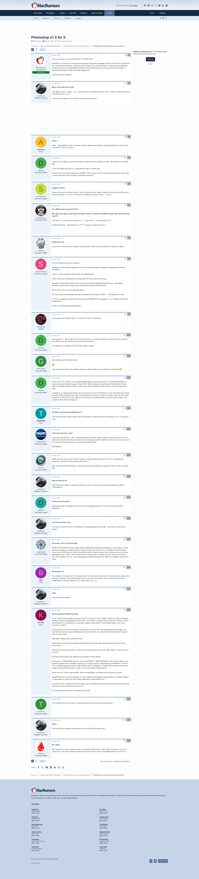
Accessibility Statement (50, 859)
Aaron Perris (103, 846)
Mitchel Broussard (37, 824)
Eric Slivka (103, 809)
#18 (128, 518)
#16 (128, 476)
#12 (128, 378)
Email (33, 813)
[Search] (163, 18)
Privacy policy (36, 859)
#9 (129, 314)
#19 (128, 539)
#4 (129, 158)
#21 (128, 589)
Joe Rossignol (104, 817)
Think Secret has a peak (61, 59)
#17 (128, 497)
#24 (128, 720)
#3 (129, 137)
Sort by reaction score (64, 41)
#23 (128, 699)
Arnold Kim (35, 809)
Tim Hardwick (104, 824)
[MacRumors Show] (145, 5)
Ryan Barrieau (104, 839)
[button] (49, 13)
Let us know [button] (133, 5)
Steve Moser (35, 846)
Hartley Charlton (36, 832)
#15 (128, 455)
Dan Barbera (35, 839)
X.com (37, 813)
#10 (128, 335)
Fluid (32, 863)
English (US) (163, 861)
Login (151, 64)
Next (42, 50)
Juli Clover (35, 817)
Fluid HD (37, 863)
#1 (129, 55)
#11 (128, 356)
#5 (129, 184)
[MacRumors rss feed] (163, 5)
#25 (128, 741)
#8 (129, 259)
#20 (128, 567)
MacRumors (37, 41)
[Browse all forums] (160, 18)
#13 (128, 408)
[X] (156, 5)
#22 (128, 610)
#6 (129, 205)
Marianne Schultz (105, 832)
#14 (128, 429)
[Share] (125, 55)
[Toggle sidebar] (166, 18)
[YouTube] (159, 5)
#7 (129, 238)
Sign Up (150, 59)
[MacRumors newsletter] (166, 5)
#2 (129, 83)
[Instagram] (152, 5)
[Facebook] (148, 5)
